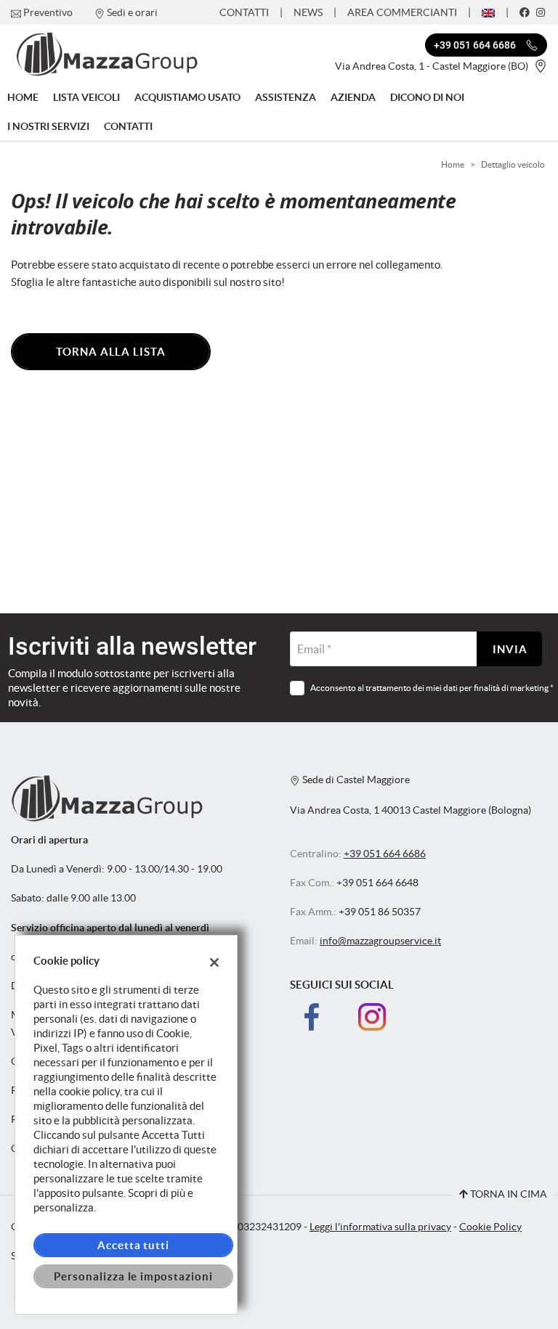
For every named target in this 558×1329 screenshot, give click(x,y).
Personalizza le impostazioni (133, 1276)
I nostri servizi (48, 126)
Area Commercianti (402, 12)
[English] (488, 11)
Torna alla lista (111, 351)
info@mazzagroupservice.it (380, 941)
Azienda (353, 97)
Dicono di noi (427, 97)
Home (23, 97)
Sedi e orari (132, 12)
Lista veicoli (86, 97)
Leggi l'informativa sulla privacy (380, 1227)
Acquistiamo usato (187, 97)
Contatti (244, 12)
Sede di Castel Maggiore (355, 779)
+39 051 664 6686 (385, 853)
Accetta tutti (133, 1245)
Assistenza (285, 97)
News (308, 12)
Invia (510, 649)
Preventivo (48, 12)
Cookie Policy (490, 1227)
